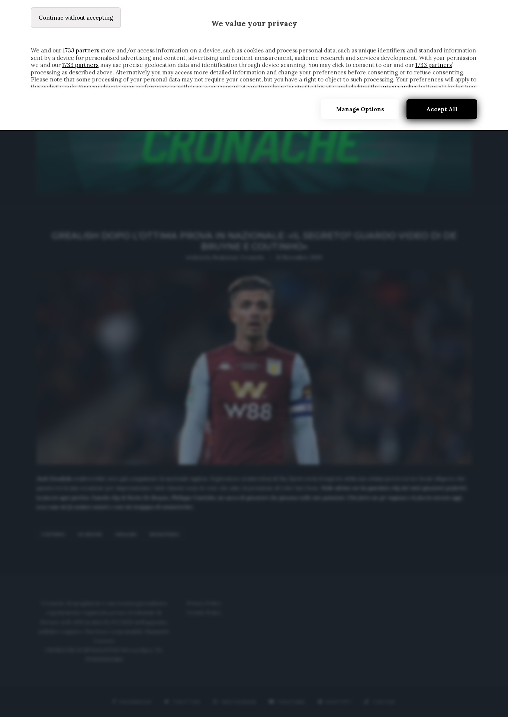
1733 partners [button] (81, 50)
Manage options (360, 109)
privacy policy (399, 86)
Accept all (441, 109)
